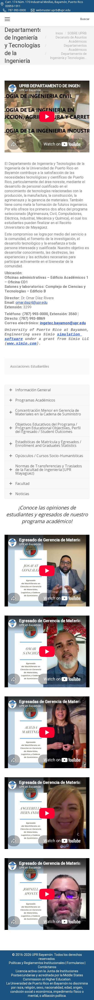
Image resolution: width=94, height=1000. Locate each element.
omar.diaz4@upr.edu (31, 302)
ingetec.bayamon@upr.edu (63, 323)
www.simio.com (22, 344)
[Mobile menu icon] (7, 19)
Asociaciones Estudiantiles (29, 366)
